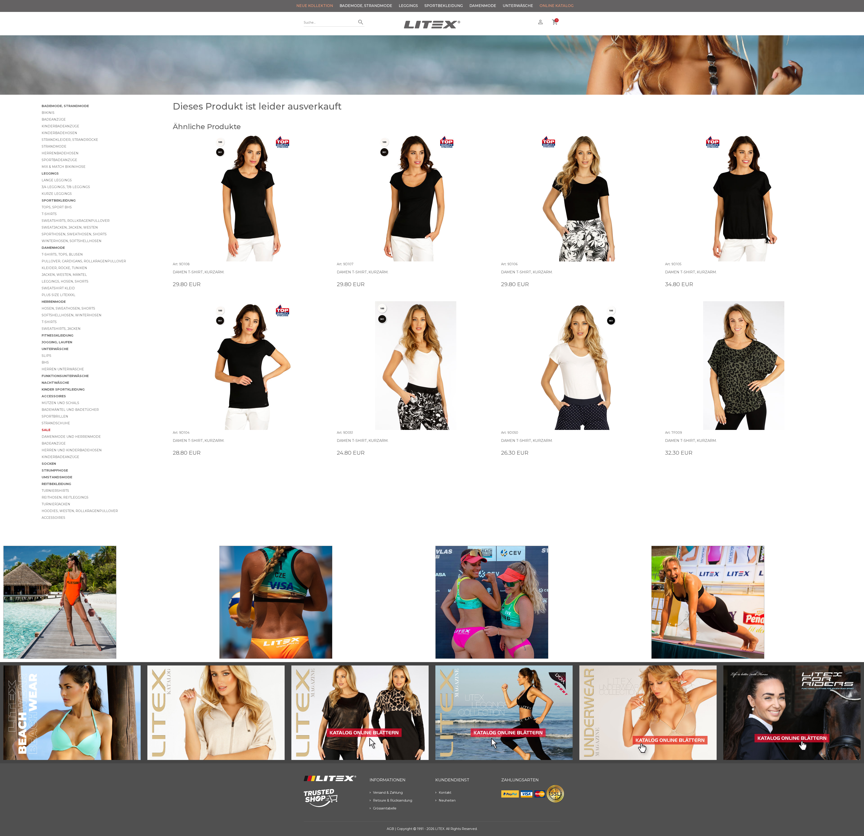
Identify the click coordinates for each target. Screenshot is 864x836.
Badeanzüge (54, 119)
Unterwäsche (518, 6)
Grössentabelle (384, 808)
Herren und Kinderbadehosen (72, 450)
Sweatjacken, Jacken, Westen (70, 227)
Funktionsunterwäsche (65, 376)
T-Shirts (49, 214)
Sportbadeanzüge (59, 160)
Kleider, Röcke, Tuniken (64, 268)
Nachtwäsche (55, 383)
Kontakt (445, 793)
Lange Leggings (57, 180)
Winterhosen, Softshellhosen (71, 241)
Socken (49, 464)
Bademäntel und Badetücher (70, 410)
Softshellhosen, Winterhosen (71, 315)
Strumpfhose (55, 470)
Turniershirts (55, 491)
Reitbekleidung (56, 484)
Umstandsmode (57, 477)
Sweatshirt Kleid (58, 288)
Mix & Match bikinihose (64, 167)
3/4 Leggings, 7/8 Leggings (66, 187)
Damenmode (482, 6)
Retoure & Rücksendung (392, 800)
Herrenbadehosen (60, 153)
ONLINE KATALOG (557, 6)
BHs (45, 362)
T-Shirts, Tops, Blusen (62, 254)
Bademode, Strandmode (366, 6)
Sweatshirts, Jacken (61, 329)
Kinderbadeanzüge (60, 126)
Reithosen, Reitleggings (65, 497)
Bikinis (48, 113)
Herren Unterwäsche (63, 369)
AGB (390, 829)
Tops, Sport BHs (57, 207)
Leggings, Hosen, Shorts (65, 281)
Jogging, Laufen (57, 342)
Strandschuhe (56, 423)
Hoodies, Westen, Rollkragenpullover (80, 511)
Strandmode (54, 146)
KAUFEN (323, 284)
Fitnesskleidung (57, 335)
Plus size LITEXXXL (58, 295)
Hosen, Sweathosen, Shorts (68, 308)
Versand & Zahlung (388, 793)
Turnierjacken (56, 504)
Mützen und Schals (60, 403)
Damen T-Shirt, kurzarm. (198, 272)
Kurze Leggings (57, 194)
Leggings (408, 6)
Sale (46, 430)
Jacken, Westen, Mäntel (64, 275)
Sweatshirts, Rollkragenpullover (76, 221)
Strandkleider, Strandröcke (70, 140)
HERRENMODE (54, 302)
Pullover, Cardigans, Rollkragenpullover (84, 261)
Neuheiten (447, 800)
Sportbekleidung (443, 6)
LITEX (439, 829)
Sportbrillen (55, 416)
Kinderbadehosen (59, 133)
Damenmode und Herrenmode (71, 437)
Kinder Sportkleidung (63, 389)
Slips (46, 356)
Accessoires (54, 396)
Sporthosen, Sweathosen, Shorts (74, 234)
